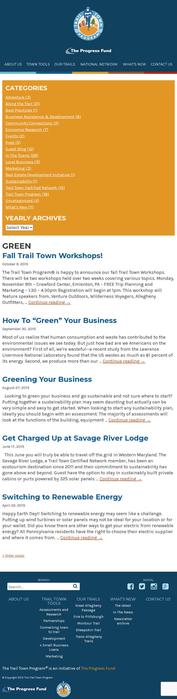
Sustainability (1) (21, 181)
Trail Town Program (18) (27, 194)
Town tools (38, 64)
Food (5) (13, 142)
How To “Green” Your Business (59, 320)
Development (54, 638)
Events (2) (15, 136)
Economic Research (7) (27, 129)
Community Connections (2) (32, 123)
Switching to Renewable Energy (62, 497)
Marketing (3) (18, 168)
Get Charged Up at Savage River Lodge (75, 438)
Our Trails (64, 64)
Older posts (13, 555)
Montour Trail (88, 623)
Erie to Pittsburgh (88, 616)
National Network (99, 64)
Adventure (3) (18, 97)
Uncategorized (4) (22, 200)
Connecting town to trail (54, 629)
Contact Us (161, 64)
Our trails (88, 599)
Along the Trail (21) (23, 103)
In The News (123, 612)
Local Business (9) (23, 161)
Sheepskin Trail (88, 630)
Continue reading (49, 302)
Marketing (54, 656)
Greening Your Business (47, 379)
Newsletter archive (123, 621)
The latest (123, 605)
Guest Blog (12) (20, 149)
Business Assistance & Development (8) (43, 116)
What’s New (123, 599)
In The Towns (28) (22, 155)
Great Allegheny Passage (88, 607)
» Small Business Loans (54, 647)
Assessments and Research (53, 611)
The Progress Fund (98, 668)
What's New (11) (20, 207)
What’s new (134, 64)
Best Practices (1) (21, 110)
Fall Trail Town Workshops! (52, 255)
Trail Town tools (53, 601)
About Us (13, 64)
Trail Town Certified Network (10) (35, 187)
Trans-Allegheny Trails (89, 638)
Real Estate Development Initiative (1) (40, 174)
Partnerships (54, 620)
